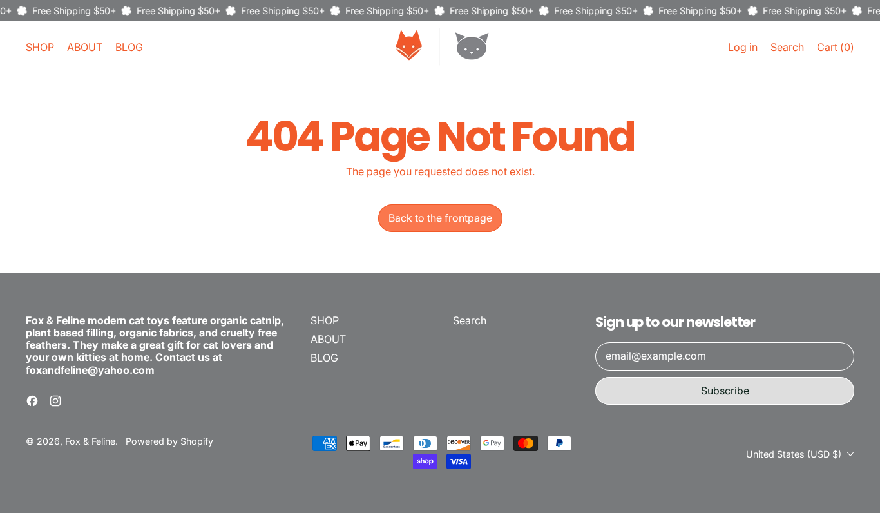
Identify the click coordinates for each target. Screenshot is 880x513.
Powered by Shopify (169, 441)
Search (469, 320)
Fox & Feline (90, 441)
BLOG (129, 47)
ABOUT (84, 47)
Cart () (835, 50)
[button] (787, 47)
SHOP (40, 47)
